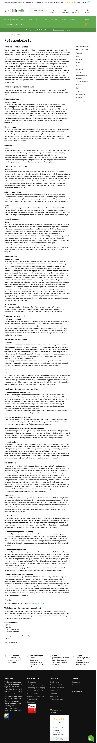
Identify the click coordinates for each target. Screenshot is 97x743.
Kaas (77, 66)
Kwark (78, 63)
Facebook (76, 682)
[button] (88, 22)
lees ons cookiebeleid (36, 603)
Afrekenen (88, 12)
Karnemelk (79, 59)
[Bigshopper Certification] (36, 708)
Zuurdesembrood (82, 81)
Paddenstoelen (81, 94)
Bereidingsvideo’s (56, 685)
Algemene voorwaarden (35, 696)
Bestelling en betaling (35, 685)
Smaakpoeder (80, 101)
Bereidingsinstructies (57, 688)
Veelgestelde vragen (57, 699)
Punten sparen (32, 693)
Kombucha (79, 69)
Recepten (53, 693)
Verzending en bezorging (36, 688)
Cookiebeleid (31, 702)
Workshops (54, 690)
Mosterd (79, 98)
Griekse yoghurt (58, 30)
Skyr (68, 30)
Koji (77, 88)
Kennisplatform (53, 12)
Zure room (79, 72)
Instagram (76, 685)
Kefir (77, 56)
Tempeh (79, 91)
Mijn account (65, 12)
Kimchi (78, 85)
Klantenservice (76, 12)
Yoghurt (79, 53)
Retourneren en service (35, 690)
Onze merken (54, 696)
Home (6, 35)
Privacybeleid (32, 699)
